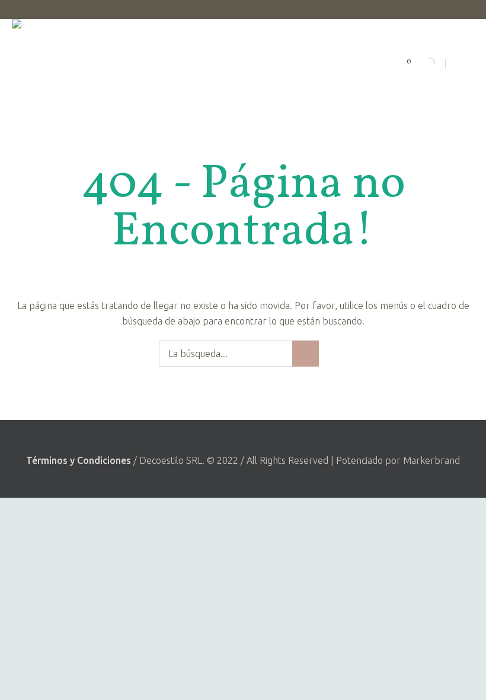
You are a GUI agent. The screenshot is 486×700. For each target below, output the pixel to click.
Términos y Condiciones (78, 460)
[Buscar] (419, 63)
